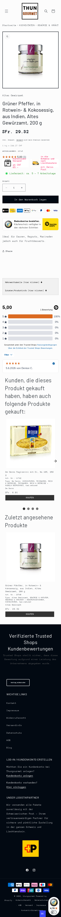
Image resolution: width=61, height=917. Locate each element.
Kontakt (11, 703)
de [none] (42, 913)
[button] (6, 11)
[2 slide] (28, 509)
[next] (55, 461)
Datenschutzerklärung (45, 900)
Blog (9, 747)
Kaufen (30, 498)
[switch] (54, 912)
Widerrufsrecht (16, 718)
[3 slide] (33, 509)
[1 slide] (24, 509)
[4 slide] (37, 509)
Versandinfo (14, 725)
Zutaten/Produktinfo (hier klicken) (26, 290)
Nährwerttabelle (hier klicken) (23, 282)
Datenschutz (14, 733)
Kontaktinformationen (32, 910)
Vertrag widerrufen (18, 682)
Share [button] (9, 251)
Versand (19, 140)
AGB (9, 740)
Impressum (13, 710)
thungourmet (29, 896)
